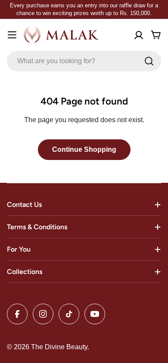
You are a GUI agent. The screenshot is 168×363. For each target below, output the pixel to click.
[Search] (149, 61)
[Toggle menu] (12, 35)
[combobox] (84, 61)
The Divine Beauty (59, 347)
